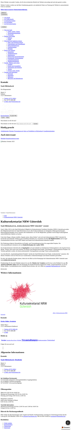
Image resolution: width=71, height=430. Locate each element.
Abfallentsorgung (12, 53)
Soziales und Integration (10, 72)
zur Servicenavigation (10, 24)
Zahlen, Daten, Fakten (14, 31)
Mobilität (10, 49)
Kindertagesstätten (42, 340)
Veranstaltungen (30, 340)
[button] (35, 295)
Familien (10, 64)
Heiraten (11, 131)
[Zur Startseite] (7, 114)
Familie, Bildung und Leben (12, 63)
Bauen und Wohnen (9, 50)
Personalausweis (18, 131)
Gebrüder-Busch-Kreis (11, 340)
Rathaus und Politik (9, 36)
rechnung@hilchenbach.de (58, 416)
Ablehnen (3, 12)
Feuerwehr (11, 34)
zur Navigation (8, 22)
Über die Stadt (8, 30)
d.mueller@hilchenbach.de (52, 266)
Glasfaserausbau (12, 47)
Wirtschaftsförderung (13, 45)
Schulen (19, 340)
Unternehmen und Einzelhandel (16, 44)
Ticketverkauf (51, 340)
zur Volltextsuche (9, 19)
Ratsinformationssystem (12, 138)
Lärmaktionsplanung (13, 59)
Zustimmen (4, 14)
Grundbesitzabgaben (49, 131)
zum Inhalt (7, 17)
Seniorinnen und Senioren (15, 67)
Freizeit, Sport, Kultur (14, 70)
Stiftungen (10, 77)
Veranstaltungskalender (14, 33)
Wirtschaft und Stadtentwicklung (13, 41)
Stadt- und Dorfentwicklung (15, 42)
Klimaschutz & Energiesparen (16, 56)
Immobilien (11, 52)
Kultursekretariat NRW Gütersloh (13, 217)
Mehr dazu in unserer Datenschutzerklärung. (14, 9)
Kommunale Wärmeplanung (15, 58)
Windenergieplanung (13, 61)
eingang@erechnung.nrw (30, 416)
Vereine (10, 69)
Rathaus (10, 38)
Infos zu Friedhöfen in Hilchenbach (33, 131)
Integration (11, 75)
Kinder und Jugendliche (14, 66)
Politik (9, 39)
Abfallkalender (5, 131)
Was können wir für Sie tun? (8, 123)
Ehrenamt (10, 74)
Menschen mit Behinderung (15, 78)
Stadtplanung (11, 55)
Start (5, 215)
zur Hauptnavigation (9, 20)
